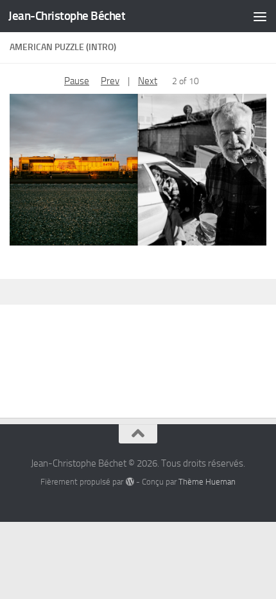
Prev (110, 81)
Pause (76, 81)
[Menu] (260, 16)
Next (147, 81)
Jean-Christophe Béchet (66, 15)
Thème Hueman (207, 482)
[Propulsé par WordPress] (129, 482)
